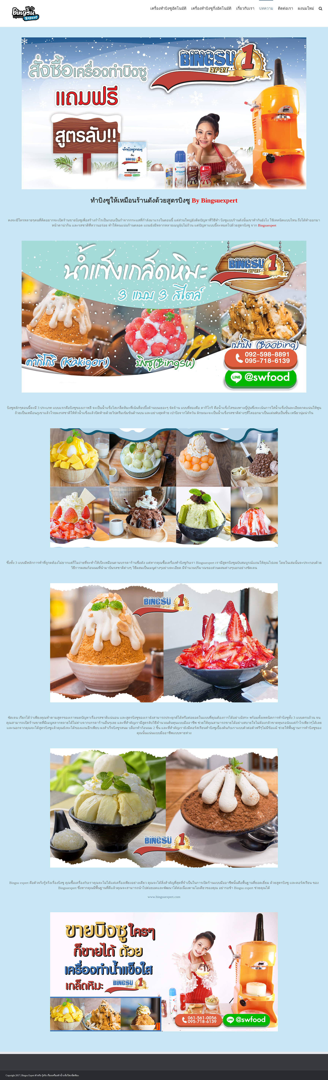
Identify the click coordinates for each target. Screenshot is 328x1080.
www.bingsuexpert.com (164, 897)
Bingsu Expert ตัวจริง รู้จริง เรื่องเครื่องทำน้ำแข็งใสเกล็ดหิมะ (50, 1075)
